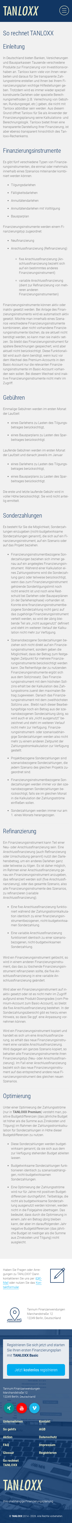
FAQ (6, 1445)
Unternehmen (13, 1421)
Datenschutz (48, 1437)
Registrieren (48, 1453)
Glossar (8, 1453)
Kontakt (44, 1421)
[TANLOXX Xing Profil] (9, 1408)
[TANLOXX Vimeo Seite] (34, 1408)
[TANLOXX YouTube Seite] (21, 1408)
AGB (42, 1429)
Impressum (47, 1445)
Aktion (7, 1437)
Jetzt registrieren (36, 1369)
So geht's (9, 1429)
